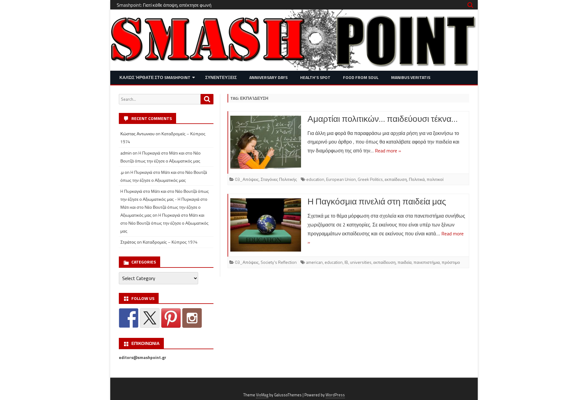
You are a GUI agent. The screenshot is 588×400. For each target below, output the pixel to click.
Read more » (388, 150)
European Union (341, 179)
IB (346, 262)
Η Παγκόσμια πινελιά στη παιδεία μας (376, 201)
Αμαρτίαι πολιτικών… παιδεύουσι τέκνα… (382, 118)
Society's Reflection (279, 262)
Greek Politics (370, 179)
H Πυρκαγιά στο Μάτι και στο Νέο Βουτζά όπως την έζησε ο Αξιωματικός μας (164, 223)
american (314, 262)
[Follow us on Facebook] (128, 318)
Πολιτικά (417, 179)
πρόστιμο (451, 262)
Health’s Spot (315, 77)
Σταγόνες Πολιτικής (279, 179)
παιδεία (405, 262)
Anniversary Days (268, 77)
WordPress (335, 395)
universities (360, 262)
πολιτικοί (435, 179)
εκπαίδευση (396, 179)
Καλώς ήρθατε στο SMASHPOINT (154, 77)
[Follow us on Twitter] (150, 318)
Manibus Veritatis (410, 77)
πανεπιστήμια (426, 262)
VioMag (262, 395)
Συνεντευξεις (221, 77)
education (315, 179)
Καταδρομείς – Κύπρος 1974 (170, 242)
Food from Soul (361, 77)
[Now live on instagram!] (192, 318)
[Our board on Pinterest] (171, 318)
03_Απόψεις (247, 179)
